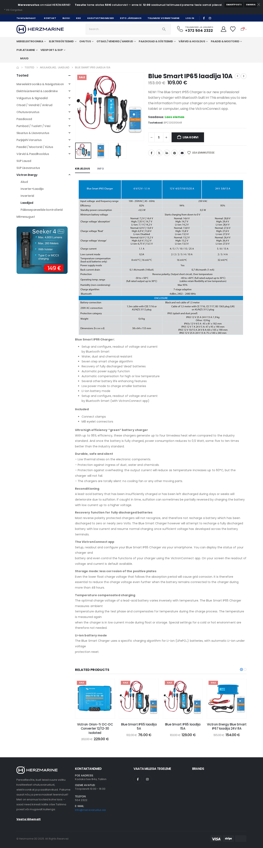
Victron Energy (26, 175)
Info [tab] (100, 169)
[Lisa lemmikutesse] (108, 685)
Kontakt (50, 18)
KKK (78, 18)
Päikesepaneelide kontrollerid (42, 210)
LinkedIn (167, 153)
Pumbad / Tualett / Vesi (33, 126)
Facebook (151, 153)
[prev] (237, 76)
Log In (190, 18)
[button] (76, 107)
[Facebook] (204, 18)
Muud (24, 58)
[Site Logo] (40, 29)
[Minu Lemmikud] (233, 29)
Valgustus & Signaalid (31, 98)
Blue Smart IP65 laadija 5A (139, 726)
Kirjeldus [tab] (82, 169)
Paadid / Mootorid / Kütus (34, 147)
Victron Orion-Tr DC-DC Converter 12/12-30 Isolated (95, 728)
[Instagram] (210, 18)
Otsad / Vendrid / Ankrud (34, 105)
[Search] (164, 29)
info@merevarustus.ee (90, 810)
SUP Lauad (23, 161)
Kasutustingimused (100, 18)
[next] (244, 76)
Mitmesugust (25, 217)
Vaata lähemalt (28, 819)
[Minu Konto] (223, 29)
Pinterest (174, 153)
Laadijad (27, 203)
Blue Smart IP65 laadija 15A (183, 726)
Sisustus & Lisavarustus (32, 133)
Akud (24, 182)
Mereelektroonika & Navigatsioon (40, 84)
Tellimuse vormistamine (163, 18)
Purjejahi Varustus (29, 140)
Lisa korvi (190, 137)
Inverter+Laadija (32, 189)
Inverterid (27, 196)
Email (182, 153)
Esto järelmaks (130, 18)
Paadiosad (24, 119)
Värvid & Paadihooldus (32, 154)
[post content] (95, 699)
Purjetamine (25, 50)
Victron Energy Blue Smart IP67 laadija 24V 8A (227, 726)
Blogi (66, 18)
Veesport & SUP (51, 50)
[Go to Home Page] (17, 67)
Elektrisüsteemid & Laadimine (37, 91)
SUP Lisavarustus (28, 168)
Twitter (159, 153)
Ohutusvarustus (27, 112)
